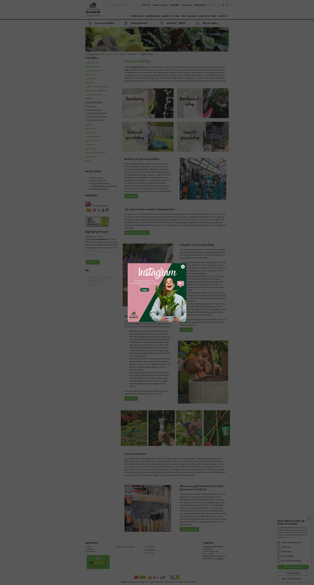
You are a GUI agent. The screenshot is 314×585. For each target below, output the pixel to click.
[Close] (183, 267)
